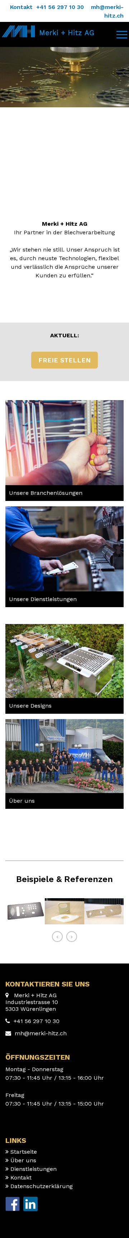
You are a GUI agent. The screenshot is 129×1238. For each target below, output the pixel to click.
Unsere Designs (30, 705)
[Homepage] (47, 28)
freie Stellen (64, 360)
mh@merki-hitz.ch (41, 1033)
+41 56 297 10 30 (36, 1021)
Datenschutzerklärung (41, 1186)
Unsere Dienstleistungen (43, 599)
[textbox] (64, 493)
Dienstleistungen (33, 1169)
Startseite (23, 1151)
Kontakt (21, 1177)
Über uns (22, 800)
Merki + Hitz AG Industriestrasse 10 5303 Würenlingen (31, 1002)
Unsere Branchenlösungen (45, 492)
